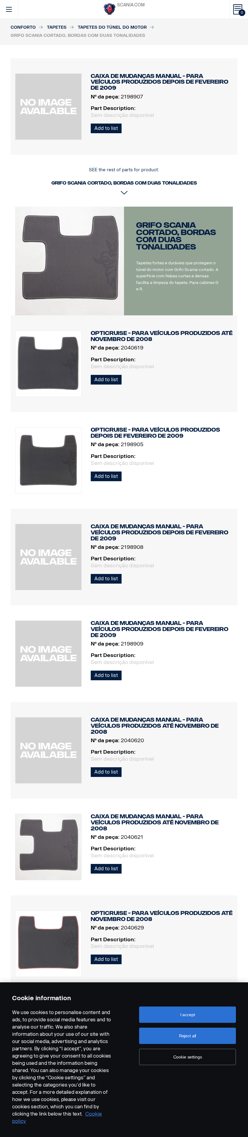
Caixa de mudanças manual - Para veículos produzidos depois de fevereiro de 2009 (159, 532)
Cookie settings (187, 1057)
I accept (187, 1014)
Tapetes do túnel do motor (112, 27)
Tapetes (57, 27)
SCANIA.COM (131, 5)
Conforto (23, 27)
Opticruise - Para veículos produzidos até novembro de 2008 (162, 336)
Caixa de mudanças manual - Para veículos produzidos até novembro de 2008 (155, 726)
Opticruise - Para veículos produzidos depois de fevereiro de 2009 (155, 433)
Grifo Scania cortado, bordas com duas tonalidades (176, 236)
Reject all (187, 1035)
